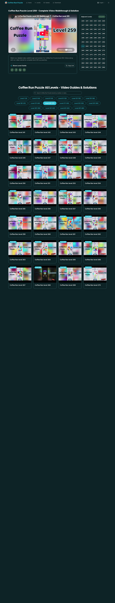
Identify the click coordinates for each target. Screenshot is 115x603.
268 (95, 50)
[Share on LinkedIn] (20, 70)
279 (91, 59)
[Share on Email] (24, 70)
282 (103, 59)
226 (103, 21)
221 (87, 21)
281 (99, 59)
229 (91, 25)
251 (103, 38)
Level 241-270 (49, 103)
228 (87, 25)
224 (99, 21)
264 (103, 46)
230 (95, 25)
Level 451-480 (79, 108)
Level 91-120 (62, 98)
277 (83, 59)
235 (91, 29)
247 (87, 38)
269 (99, 50)
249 (95, 38)
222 (91, 21)
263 (99, 46)
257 (99, 42)
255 (91, 42)
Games (48, 2)
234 (87, 29)
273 (91, 54)
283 (83, 63)
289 (83, 67)
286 (95, 63)
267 (91, 50)
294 (103, 67)
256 (95, 42)
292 (95, 67)
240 (87, 33)
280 (95, 59)
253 (83, 42)
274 (95, 54)
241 (91, 33)
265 (83, 50)
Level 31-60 (36, 98)
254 (87, 42)
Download (58, 2)
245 (83, 38)
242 (95, 33)
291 (91, 67)
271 (83, 54)
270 (103, 50)
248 (91, 38)
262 (95, 46)
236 (95, 29)
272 (87, 54)
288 (103, 63)
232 (103, 25)
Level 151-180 (90, 98)
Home (30, 2)
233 (83, 29)
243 (99, 33)
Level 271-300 (64, 103)
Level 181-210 (21, 103)
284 (87, 63)
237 (99, 29)
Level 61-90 (49, 98)
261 (91, 46)
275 (99, 54)
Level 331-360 (93, 103)
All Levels (101, 16)
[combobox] (101, 2)
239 (83, 33)
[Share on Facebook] (16, 70)
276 (103, 54)
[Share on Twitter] (12, 70)
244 (103, 33)
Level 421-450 (65, 108)
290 (87, 67)
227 (83, 25)
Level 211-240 (35, 103)
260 (87, 46)
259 (83, 46)
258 (103, 42)
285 (91, 63)
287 (99, 63)
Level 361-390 (35, 108)
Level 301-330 (79, 103)
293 (99, 67)
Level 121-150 (76, 98)
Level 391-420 (50, 108)
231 (99, 25)
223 (95, 21)
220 (83, 21)
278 (87, 59)
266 (87, 50)
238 (103, 29)
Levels (38, 2)
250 (99, 38)
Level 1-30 (23, 98)
